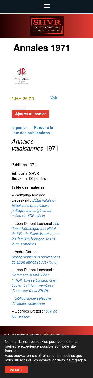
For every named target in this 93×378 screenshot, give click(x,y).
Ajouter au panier (30, 113)
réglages (79, 360)
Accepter (16, 369)
